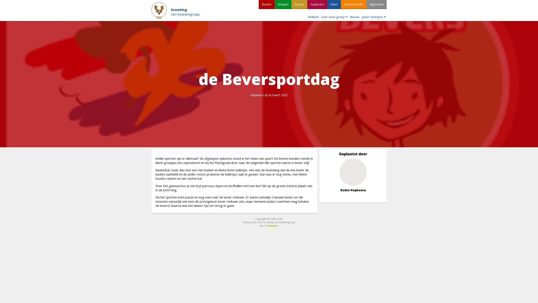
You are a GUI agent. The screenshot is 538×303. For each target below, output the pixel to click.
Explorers (317, 4)
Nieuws (354, 17)
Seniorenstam (353, 4)
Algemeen (377, 4)
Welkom (313, 17)
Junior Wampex (372, 17)
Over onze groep (333, 17)
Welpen (283, 4)
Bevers (267, 4)
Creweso (272, 225)
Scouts (299, 4)
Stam (334, 4)
